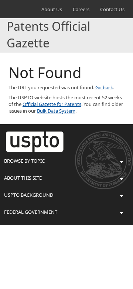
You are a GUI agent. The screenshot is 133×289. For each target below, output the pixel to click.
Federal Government (30, 212)
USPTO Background (28, 195)
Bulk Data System (56, 110)
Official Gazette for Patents (52, 104)
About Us (51, 9)
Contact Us (112, 9)
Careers (81, 9)
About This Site (23, 178)
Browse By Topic (24, 160)
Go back (104, 87)
